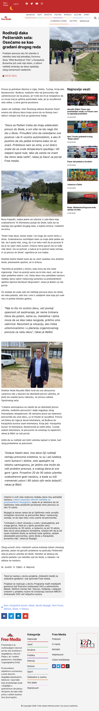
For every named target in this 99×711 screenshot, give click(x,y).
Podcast (56, 639)
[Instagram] (42, 3)
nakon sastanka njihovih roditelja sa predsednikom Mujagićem (27, 501)
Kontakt (56, 649)
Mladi (31, 605)
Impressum (84, 21)
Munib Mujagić (43, 605)
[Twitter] (32, 3)
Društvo (48, 15)
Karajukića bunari (18, 605)
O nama (56, 644)
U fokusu (24, 609)
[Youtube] (37, 3)
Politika (58, 15)
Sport (86, 15)
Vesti (39, 15)
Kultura (77, 15)
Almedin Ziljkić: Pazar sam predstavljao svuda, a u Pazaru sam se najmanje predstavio (82, 111)
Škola (15, 609)
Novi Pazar (57, 605)
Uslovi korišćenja (60, 659)
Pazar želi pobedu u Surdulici (79, 162)
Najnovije (30, 15)
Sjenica (7, 609)
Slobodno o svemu (59, 21)
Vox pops (73, 21)
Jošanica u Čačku (74, 185)
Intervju (68, 15)
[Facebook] (27, 3)
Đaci (6, 605)
